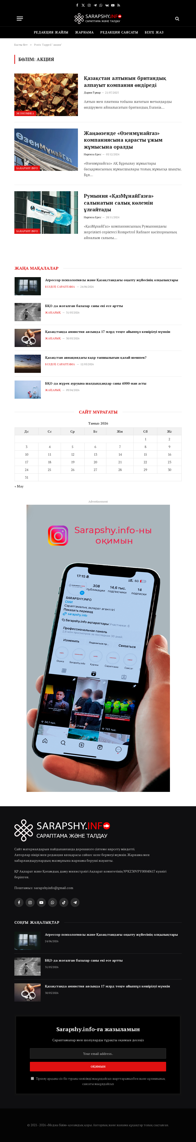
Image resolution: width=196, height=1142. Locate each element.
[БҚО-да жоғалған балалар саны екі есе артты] (28, 312)
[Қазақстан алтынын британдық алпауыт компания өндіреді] (46, 94)
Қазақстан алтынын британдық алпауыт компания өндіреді (125, 81)
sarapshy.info (27, 168)
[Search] (176, 18)
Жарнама (84, 32)
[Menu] (20, 18)
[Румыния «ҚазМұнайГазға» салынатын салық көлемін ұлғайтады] (46, 212)
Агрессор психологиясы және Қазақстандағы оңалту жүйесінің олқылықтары (111, 280)
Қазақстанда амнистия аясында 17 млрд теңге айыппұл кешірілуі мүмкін (107, 331)
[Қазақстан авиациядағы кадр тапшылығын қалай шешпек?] (28, 364)
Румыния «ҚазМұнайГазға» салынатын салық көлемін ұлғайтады (119, 202)
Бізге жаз (154, 32)
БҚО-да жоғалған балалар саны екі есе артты (84, 305)
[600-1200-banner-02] (98, 648)
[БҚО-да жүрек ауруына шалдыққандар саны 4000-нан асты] (28, 390)
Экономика (25, 113)
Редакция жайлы (51, 32)
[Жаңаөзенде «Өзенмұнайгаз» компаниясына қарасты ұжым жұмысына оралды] (46, 150)
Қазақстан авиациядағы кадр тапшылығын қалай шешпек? (96, 357)
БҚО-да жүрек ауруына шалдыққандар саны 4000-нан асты (95, 383)
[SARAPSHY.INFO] (98, 18)
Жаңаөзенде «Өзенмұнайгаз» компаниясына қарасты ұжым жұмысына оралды (123, 140)
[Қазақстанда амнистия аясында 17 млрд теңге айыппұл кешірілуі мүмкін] (28, 338)
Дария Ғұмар (92, 92)
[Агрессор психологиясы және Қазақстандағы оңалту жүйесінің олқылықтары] (28, 286)
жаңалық (53, 312)
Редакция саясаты (119, 32)
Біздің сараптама (60, 286)
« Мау (19, 486)
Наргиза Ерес (92, 154)
